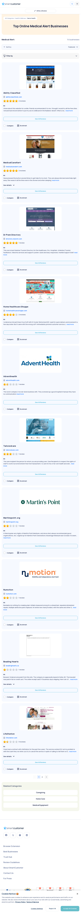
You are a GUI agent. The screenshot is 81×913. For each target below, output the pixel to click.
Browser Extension (11, 846)
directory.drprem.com (14, 239)
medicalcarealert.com (14, 167)
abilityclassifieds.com (14, 97)
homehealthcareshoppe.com (16, 311)
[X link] (13, 835)
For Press (7, 878)
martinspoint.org (12, 522)
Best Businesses (10, 851)
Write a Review (41, 11)
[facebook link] (6, 835)
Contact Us (8, 873)
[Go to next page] (46, 777)
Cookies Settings (37, 909)
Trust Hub (7, 857)
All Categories (9, 18)
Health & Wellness (20, 18)
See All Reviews (40, 119)
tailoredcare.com (12, 450)
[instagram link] (20, 835)
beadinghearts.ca (12, 666)
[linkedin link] (27, 835)
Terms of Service (32, 902)
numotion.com (11, 594)
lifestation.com (11, 738)
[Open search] (72, 4)
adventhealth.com (12, 380)
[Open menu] (77, 4)
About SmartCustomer (13, 867)
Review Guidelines (11, 862)
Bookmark (23, 126)
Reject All (52, 909)
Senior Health (31, 18)
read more (69, 111)
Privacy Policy (20, 902)
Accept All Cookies (70, 909)
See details (7, 185)
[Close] (77, 893)
